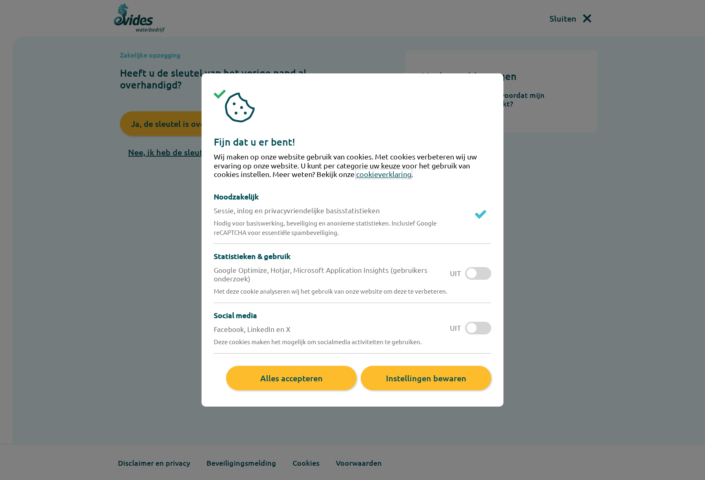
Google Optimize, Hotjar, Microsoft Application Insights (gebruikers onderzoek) (321, 274)
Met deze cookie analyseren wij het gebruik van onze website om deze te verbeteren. (331, 291)
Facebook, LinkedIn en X (252, 329)
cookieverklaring (383, 174)
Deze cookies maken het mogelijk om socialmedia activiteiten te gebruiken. (318, 341)
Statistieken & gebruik (252, 256)
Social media (235, 315)
